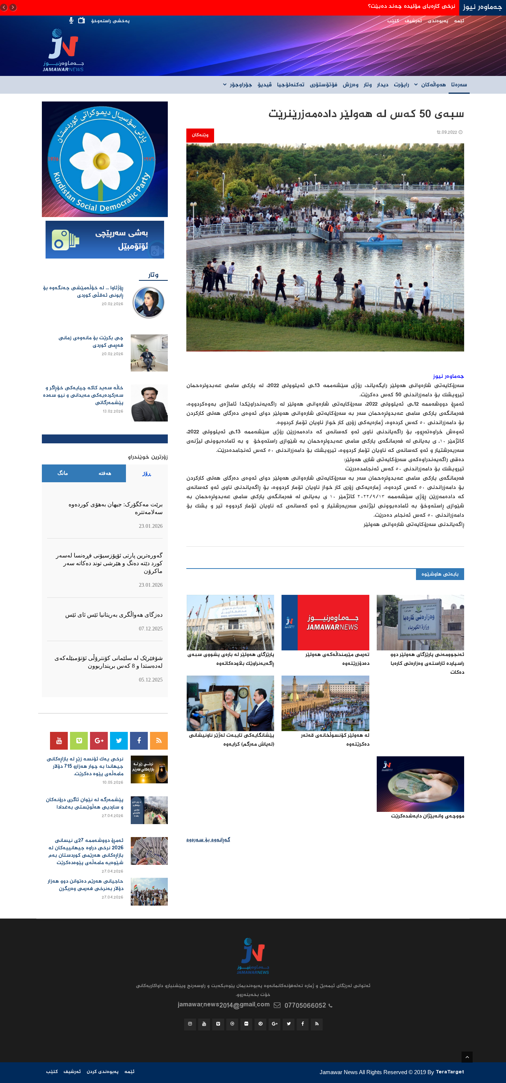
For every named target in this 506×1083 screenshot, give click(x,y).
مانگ (62, 473)
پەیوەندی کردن (103, 1072)
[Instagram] (190, 1024)
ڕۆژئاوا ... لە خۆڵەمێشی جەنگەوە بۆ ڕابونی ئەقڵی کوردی (83, 291)
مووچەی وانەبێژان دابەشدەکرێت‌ (427, 816)
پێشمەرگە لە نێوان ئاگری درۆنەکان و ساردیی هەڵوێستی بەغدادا (84, 803)
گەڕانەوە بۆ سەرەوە (208, 840)
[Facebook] (139, 741)
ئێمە (459, 21)
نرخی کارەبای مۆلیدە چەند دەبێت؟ (411, 6)
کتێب (393, 21)
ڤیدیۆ (264, 85)
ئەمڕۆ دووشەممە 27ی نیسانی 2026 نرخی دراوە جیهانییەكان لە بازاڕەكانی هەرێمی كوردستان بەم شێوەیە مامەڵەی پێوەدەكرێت (86, 852)
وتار (368, 85)
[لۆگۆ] (105, 159)
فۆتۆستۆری (323, 85)
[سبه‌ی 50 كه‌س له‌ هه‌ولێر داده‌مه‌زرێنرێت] (325, 252)
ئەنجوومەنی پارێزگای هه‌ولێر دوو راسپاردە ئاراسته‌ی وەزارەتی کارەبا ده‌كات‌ (427, 663)
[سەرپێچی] (105, 240)
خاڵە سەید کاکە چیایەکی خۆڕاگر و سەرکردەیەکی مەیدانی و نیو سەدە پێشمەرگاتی (83, 395)
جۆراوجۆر (241, 85)
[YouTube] (59, 741)
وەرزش (351, 85)
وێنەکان (200, 135)
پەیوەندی (438, 21)
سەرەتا (459, 85)
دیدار (383, 85)
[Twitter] (119, 741)
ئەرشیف (413, 21)
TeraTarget (450, 1073)
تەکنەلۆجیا (290, 85)
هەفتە (105, 473)
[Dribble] (232, 1024)
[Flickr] (246, 1024)
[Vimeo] (79, 741)
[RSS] (159, 741)
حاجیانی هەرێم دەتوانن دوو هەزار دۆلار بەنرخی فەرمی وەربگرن (85, 885)
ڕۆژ (147, 473)
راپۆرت (401, 85)
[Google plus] (99, 741)
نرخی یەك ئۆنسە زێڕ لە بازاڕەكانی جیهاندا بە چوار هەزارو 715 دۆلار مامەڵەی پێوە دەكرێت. (85, 767)
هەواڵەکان (433, 85)
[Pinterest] (260, 1024)
